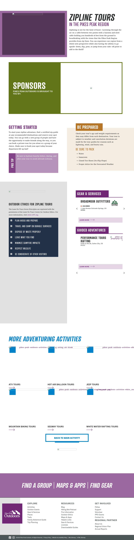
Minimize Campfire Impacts (27, 243)
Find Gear (101, 485)
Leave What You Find (24, 237)
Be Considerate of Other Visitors (31, 254)
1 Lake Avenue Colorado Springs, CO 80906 (93, 209)
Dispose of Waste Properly (28, 231)
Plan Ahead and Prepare (26, 220)
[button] (33, 220)
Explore (32, 503)
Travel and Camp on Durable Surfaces (33, 226)
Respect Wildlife (23, 248)
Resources (67, 503)
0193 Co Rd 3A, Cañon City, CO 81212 (92, 244)
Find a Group (37, 485)
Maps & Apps (70, 485)
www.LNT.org (32, 215)
